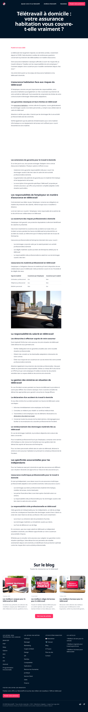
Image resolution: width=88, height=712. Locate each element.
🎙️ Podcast (49, 642)
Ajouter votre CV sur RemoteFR (30, 4)
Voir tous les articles (44, 616)
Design (26, 652)
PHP (4, 644)
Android (5, 664)
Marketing (27, 645)
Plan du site (49, 652)
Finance (26, 683)
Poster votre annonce (77, 4)
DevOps (26, 659)
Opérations (27, 666)
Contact (47, 656)
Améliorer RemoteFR (50, 4)
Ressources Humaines (31, 669)
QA (25, 656)
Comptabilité (28, 662)
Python (5, 651)
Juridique (27, 673)
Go (4, 657)
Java (4, 654)
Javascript (6, 640)
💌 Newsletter (50, 639)
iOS (4, 661)
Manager (27, 642)
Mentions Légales (40, 704)
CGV (31, 704)
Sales (25, 680)
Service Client (28, 676)
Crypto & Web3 (29, 649)
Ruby (4, 647)
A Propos (48, 649)
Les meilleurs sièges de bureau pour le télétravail (43, 600)
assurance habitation (21, 105)
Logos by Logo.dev (53, 704)
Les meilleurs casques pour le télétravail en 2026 (14, 600)
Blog (46, 645)
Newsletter (63, 4)
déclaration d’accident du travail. (24, 416)
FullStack (27, 639)
